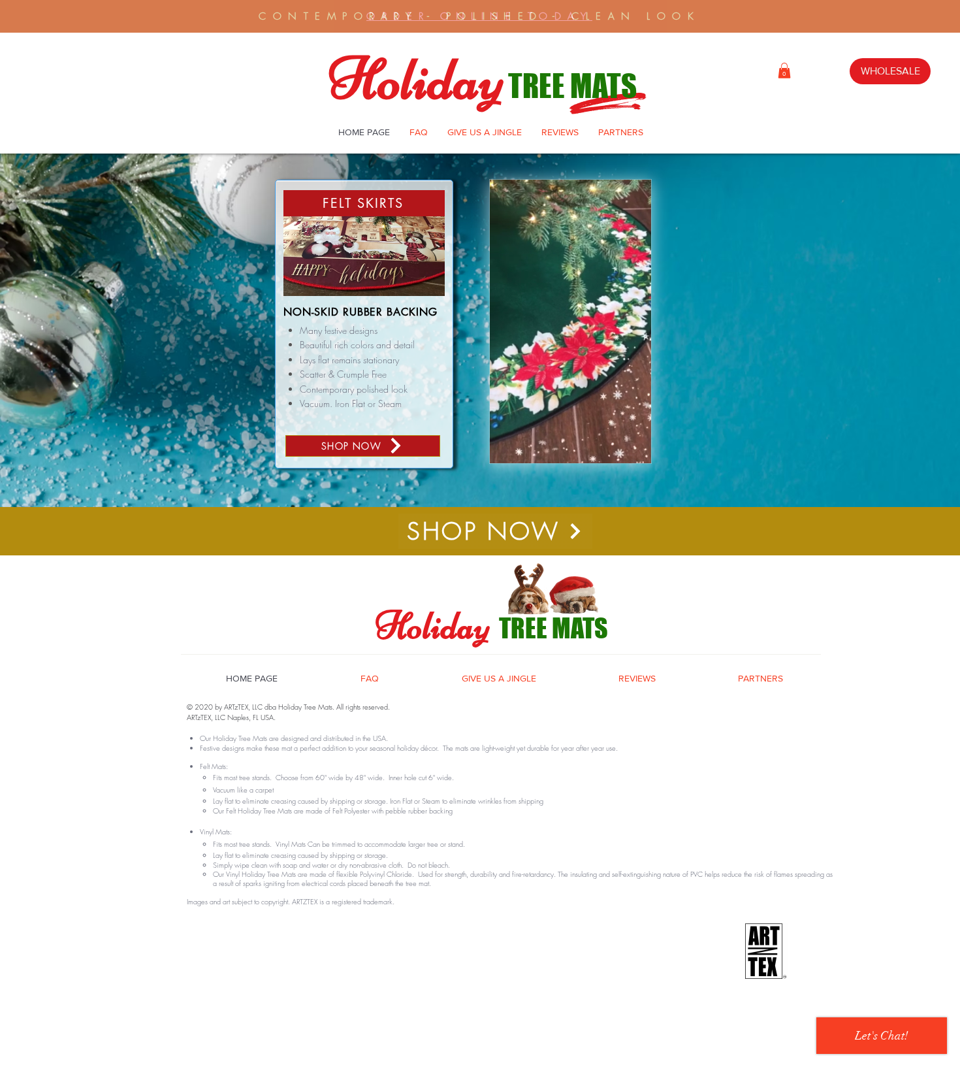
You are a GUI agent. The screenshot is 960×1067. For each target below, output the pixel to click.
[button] (784, 70)
